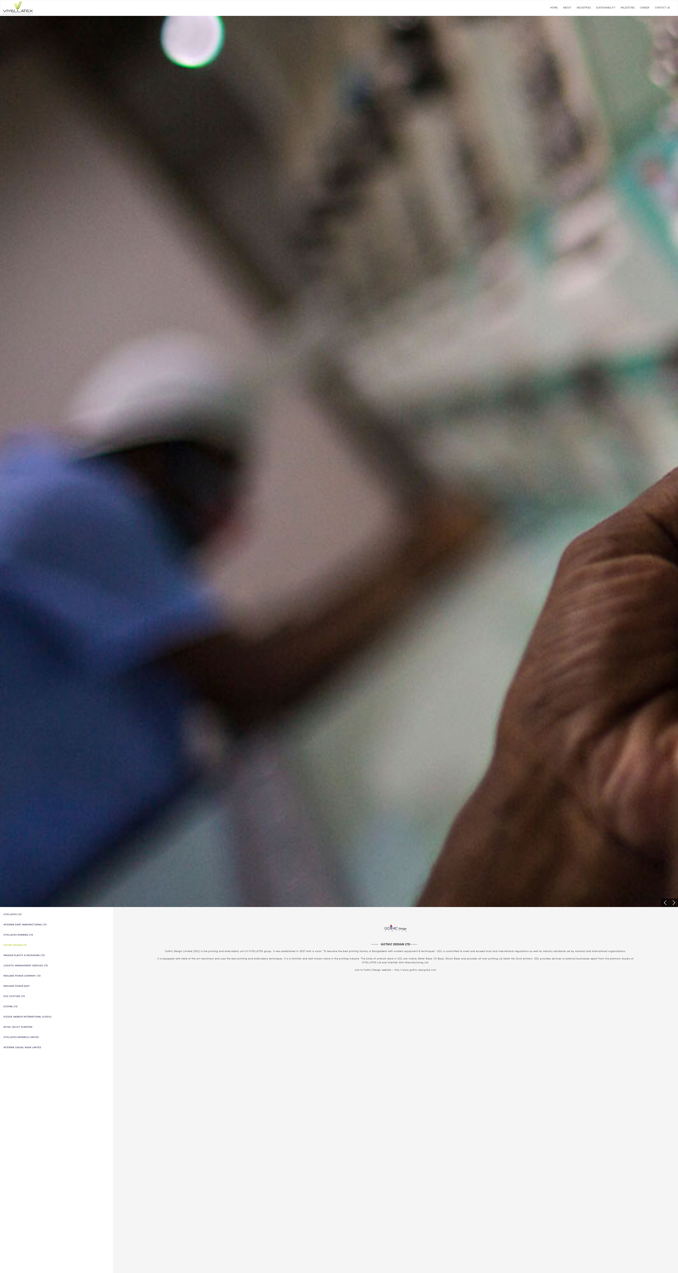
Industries (584, 8)
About (567, 8)
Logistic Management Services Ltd (26, 966)
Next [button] (674, 903)
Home (554, 8)
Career (644, 8)
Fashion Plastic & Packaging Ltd (24, 955)
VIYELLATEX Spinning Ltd (18, 935)
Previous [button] (665, 903)
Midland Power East (17, 986)
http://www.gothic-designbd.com (415, 970)
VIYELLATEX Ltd (13, 915)
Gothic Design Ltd (15, 945)
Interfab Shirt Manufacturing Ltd (25, 925)
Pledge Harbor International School (28, 1017)
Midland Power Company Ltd (22, 976)
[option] (339, 461)
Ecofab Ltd (11, 1007)
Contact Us (662, 8)
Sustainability (605, 8)
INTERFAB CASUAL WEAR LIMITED (22, 1048)
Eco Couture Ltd (14, 996)
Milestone (628, 8)
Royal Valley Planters (18, 1027)
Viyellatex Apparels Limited (21, 1037)
